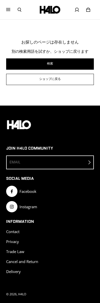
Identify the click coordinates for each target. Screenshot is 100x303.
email (14, 162)
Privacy (12, 241)
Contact (12, 231)
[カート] (88, 9)
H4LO (22, 294)
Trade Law (15, 251)
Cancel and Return (22, 261)
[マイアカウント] (77, 9)
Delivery (13, 271)
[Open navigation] (11, 9)
